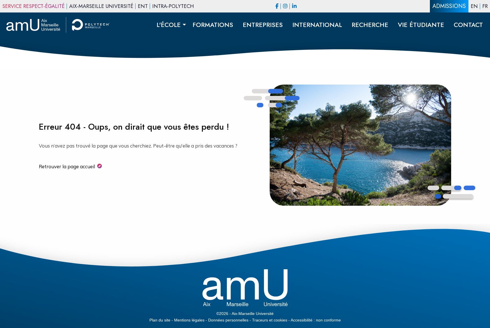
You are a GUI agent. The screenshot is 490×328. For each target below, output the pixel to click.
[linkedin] (294, 6)
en (474, 6)
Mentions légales (189, 320)
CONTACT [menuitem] (468, 24)
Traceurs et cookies (269, 320)
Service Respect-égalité (33, 6)
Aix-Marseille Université (101, 6)
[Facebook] (277, 6)
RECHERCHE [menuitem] (370, 24)
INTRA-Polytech (173, 6)
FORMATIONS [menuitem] (213, 24)
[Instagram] (285, 6)
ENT (143, 6)
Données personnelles (228, 320)
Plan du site (159, 320)
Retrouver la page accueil (67, 166)
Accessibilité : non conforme (316, 320)
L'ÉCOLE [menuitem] (169, 24)
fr (485, 6)
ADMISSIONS (449, 6)
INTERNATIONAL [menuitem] (317, 24)
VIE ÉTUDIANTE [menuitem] (421, 24)
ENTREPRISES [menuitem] (263, 24)
